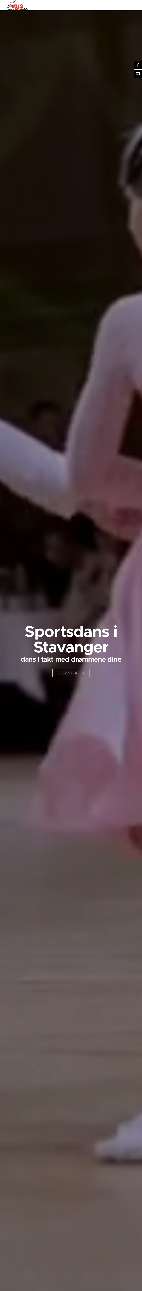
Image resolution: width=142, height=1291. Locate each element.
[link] (16, 5)
